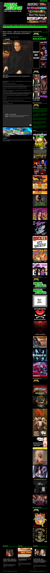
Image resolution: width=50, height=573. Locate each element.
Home (5, 25)
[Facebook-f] (40, 1)
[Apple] (45, 1)
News (8, 25)
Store (34, 25)
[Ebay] (43, 39)
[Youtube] (42, 1)
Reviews (11, 25)
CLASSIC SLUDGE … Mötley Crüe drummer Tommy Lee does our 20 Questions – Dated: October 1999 (10, 560)
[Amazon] (45, 39)
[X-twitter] (41, 1)
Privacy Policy (45, 571)
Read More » (4, 567)
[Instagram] (44, 1)
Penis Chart (21, 25)
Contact (30, 25)
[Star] (46, 1)
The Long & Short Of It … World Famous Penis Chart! (24, 559)
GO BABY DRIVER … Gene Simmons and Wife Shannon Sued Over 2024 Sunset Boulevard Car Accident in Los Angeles (40, 560)
